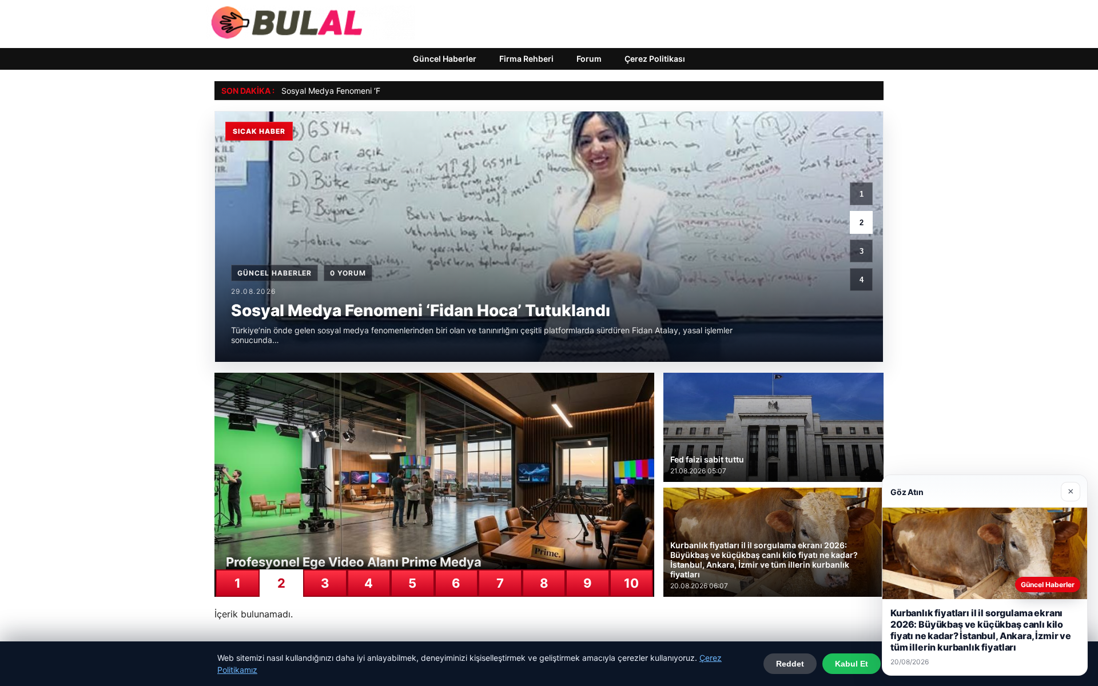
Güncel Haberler (444, 58)
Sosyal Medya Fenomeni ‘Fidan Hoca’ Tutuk (362, 90)
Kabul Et (851, 663)
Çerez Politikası (654, 58)
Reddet (790, 663)
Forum (589, 58)
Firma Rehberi (526, 58)
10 (631, 583)
